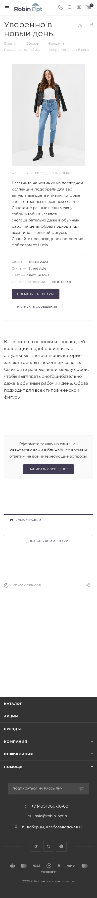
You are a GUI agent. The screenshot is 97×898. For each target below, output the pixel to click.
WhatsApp (61, 846)
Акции (11, 716)
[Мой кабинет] (79, 7)
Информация (18, 754)
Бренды (12, 729)
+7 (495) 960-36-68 (49, 806)
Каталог (13, 704)
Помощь (13, 767)
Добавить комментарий (48, 541)
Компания (15, 741)
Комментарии (28, 520)
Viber (48, 846)
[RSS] (80, 25)
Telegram (36, 846)
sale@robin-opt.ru (52, 816)
